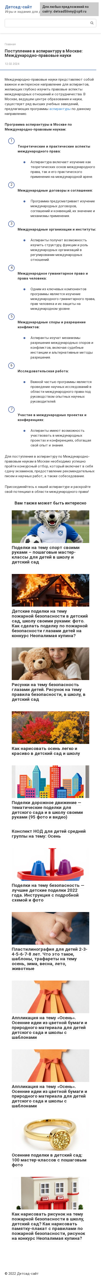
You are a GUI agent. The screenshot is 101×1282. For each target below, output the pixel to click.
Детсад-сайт (18, 6)
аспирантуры (60, 109)
